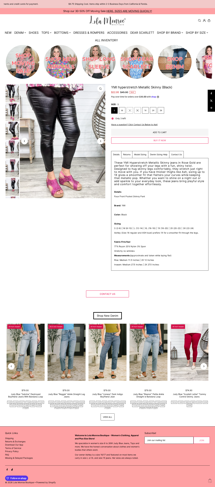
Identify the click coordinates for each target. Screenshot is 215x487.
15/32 (20, 405)
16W (80, 405)
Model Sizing (140, 154)
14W (27, 405)
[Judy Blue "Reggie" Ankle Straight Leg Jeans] (67, 352)
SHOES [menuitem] (34, 32)
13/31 (13, 405)
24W (25, 409)
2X (153, 110)
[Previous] (24, 141)
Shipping (9, 438)
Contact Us (176, 154)
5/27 (22, 402)
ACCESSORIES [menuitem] (117, 32)
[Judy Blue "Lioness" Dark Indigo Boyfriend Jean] (107, 352)
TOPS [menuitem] (45, 32)
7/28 (28, 402)
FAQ (7, 454)
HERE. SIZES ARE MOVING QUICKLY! (129, 11)
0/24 (51, 402)
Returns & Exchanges (15, 441)
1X (145, 110)
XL (137, 110)
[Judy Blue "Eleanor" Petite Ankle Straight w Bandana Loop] (148, 352)
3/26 (16, 402)
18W (33, 405)
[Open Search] (199, 20)
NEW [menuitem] (8, 32)
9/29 (34, 402)
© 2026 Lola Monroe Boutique (19, 482)
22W (69, 409)
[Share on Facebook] (211, 93)
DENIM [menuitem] (19, 32)
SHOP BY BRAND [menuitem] (169, 32)
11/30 (41, 402)
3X (161, 110)
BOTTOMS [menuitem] (61, 32)
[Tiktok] (12, 470)
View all (107, 417)
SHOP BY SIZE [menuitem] (196, 32)
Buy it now (160, 140)
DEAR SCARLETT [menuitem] (142, 32)
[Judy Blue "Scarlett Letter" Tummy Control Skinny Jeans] (189, 352)
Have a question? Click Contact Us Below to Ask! (134, 124)
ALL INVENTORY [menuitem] (106, 40)
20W (39, 405)
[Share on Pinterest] (211, 108)
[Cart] (209, 20)
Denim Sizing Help (158, 154)
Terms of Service (13, 448)
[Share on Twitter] (211, 100)
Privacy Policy (12, 451)
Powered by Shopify (46, 482)
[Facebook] (7, 470)
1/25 (9, 402)
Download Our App (14, 444)
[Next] (100, 141)
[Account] (204, 20)
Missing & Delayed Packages (19, 458)
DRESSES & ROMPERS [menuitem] (88, 32)
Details (116, 154)
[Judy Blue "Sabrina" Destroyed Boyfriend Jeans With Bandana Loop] (26, 352)
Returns (126, 154)
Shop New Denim (107, 315)
